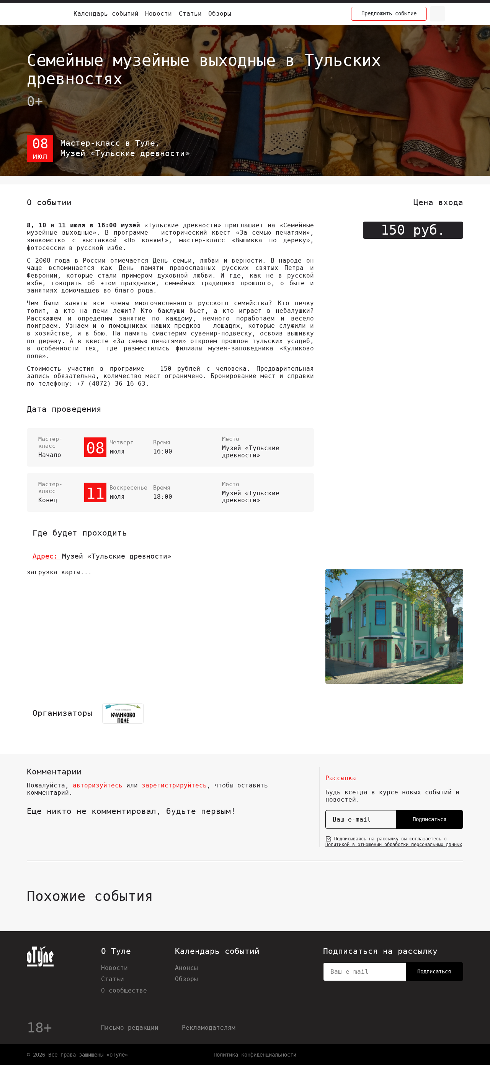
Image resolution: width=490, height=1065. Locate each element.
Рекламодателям (208, 1027)
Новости (158, 13)
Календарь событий (106, 13)
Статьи (190, 13)
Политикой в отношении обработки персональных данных (393, 844)
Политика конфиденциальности (255, 1055)
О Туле (116, 951)
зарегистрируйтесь (174, 785)
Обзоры (219, 13)
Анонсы (186, 967)
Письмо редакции (129, 1027)
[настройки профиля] (455, 13)
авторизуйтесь (97, 785)
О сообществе (124, 990)
